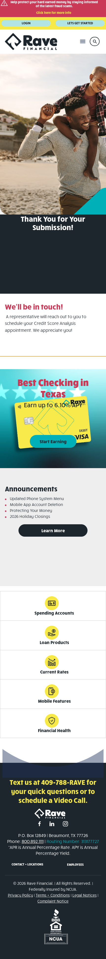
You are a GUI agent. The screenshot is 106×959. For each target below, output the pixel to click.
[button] (94, 41)
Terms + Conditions (53, 895)
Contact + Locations (27, 864)
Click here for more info (53, 13)
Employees (75, 864)
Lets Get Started (80, 23)
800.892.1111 (33, 841)
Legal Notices (84, 895)
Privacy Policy (20, 895)
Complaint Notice (53, 901)
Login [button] (26, 23)
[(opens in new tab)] (56, 914)
